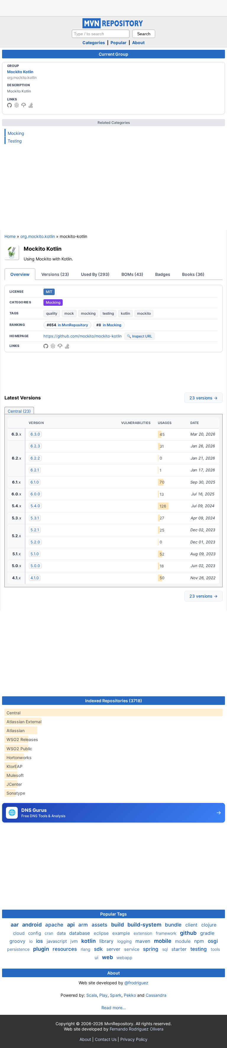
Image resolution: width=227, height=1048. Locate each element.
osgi (213, 941)
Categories (93, 42)
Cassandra (156, 995)
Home (10, 236)
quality (51, 313)
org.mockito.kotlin (37, 236)
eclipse (102, 933)
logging (125, 941)
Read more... (113, 1007)
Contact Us (105, 1039)
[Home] (113, 26)
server (114, 949)
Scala (91, 995)
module (183, 941)
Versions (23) (55, 274)
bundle (174, 925)
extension (143, 933)
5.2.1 (34, 529)
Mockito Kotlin (20, 71)
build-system (145, 924)
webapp (124, 957)
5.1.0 (34, 553)
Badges (162, 274)
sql (165, 949)
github (189, 933)
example (121, 933)
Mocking (16, 133)
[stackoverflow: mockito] (30, 105)
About (138, 42)
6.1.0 (34, 482)
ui (97, 957)
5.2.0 (35, 542)
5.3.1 (34, 518)
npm (199, 941)
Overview (20, 274)
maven (143, 941)
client (192, 925)
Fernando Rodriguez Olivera (136, 1028)
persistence (19, 949)
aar (15, 924)
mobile (163, 941)
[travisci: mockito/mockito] (16, 105)
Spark (115, 995)
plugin (41, 949)
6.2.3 (35, 446)
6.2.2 (35, 458)
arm (83, 925)
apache (55, 925)
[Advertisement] (113, 7)
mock (69, 313)
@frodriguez (136, 982)
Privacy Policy (133, 1039)
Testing (15, 140)
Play (103, 995)
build (118, 924)
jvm (74, 941)
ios (40, 941)
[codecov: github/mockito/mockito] (23, 105)
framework (167, 933)
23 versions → (203, 397)
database (80, 933)
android (32, 924)
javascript (57, 941)
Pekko (130, 995)
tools (215, 949)
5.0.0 (35, 565)
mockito (144, 313)
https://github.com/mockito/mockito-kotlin (82, 336)
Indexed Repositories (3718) (113, 700)
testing (108, 313)
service (132, 949)
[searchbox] (100, 34)
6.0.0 (35, 494)
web (108, 957)
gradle (207, 933)
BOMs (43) (132, 274)
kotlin (125, 313)
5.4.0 (35, 505)
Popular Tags (113, 913)
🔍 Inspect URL (139, 336)
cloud (19, 933)
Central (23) (19, 411)
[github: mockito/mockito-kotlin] (45, 346)
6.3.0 (35, 434)
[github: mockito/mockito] (9, 105)
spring (151, 949)
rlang (86, 949)
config (35, 933)
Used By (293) (95, 274)
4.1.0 (34, 577)
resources (65, 949)
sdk (99, 949)
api (71, 924)
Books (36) (193, 274)
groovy (18, 941)
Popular (119, 42)
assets (100, 925)
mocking (88, 313)
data (62, 933)
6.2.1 (34, 470)
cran (49, 933)
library (107, 941)
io (31, 941)
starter (179, 949)
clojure (208, 925)
